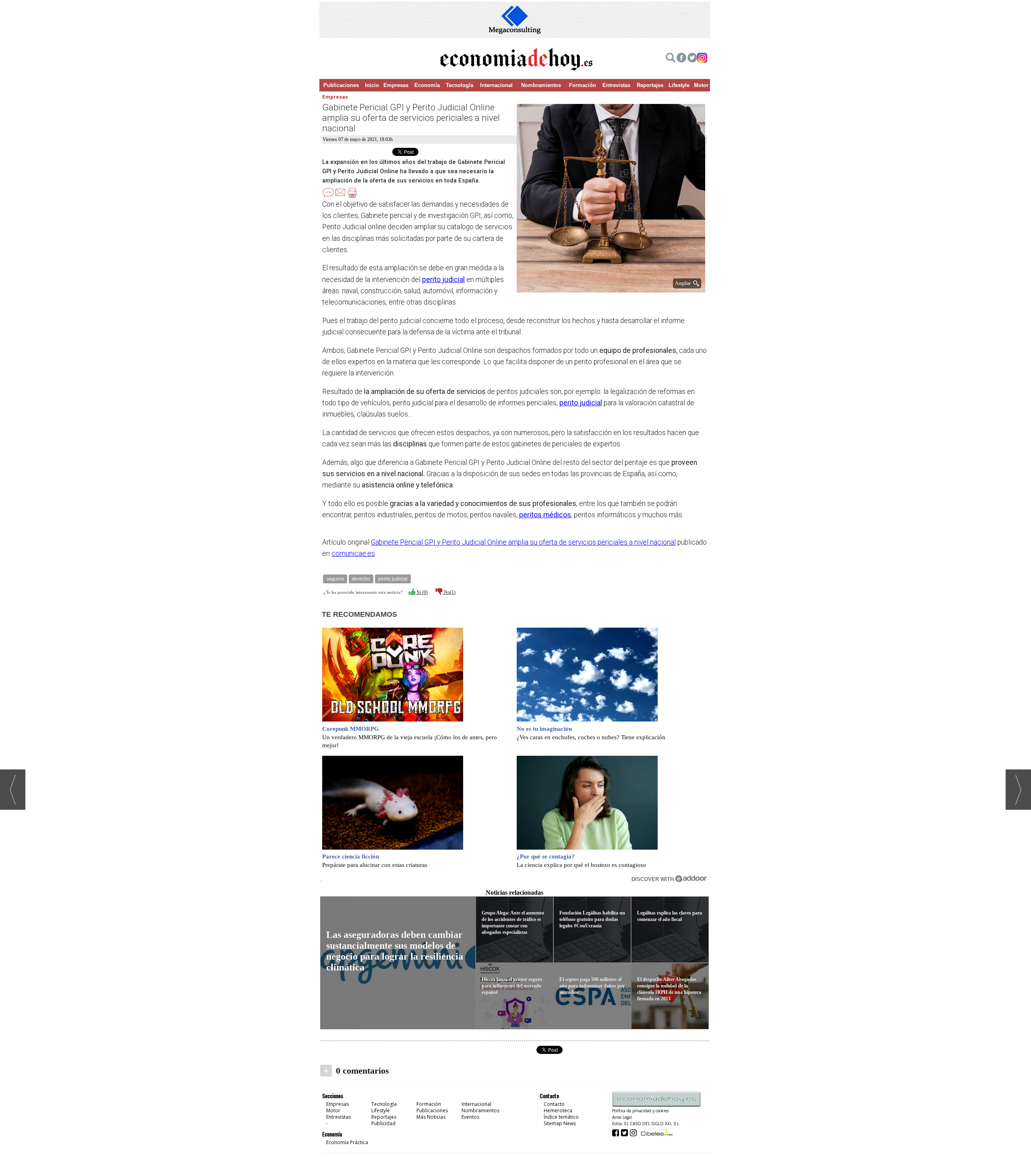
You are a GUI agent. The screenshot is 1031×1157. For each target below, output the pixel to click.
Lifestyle (679, 85)
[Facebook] (681, 59)
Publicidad (383, 1123)
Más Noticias (430, 1116)
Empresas (395, 85)
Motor (701, 85)
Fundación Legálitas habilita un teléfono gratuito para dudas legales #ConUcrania (592, 919)
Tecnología (459, 85)
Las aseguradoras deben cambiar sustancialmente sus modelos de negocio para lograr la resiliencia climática (394, 950)
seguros (335, 579)
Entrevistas (616, 85)
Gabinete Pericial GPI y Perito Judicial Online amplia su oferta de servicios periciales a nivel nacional (523, 542)
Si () (422, 592)
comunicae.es (353, 553)
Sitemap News (560, 1123)
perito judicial (443, 280)
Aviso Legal (622, 1117)
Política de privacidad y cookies (640, 1110)
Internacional (496, 85)
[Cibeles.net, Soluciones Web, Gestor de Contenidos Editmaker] (656, 1132)
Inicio (372, 85)
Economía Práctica (347, 1142)
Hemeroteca (558, 1110)
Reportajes (650, 85)
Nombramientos (541, 85)
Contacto (554, 1104)
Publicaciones (341, 85)
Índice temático (561, 1116)
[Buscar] (670, 59)
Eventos (470, 1116)
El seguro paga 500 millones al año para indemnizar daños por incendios (592, 986)
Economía (427, 85)
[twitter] (692, 59)
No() (449, 592)
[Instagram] (702, 59)
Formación (582, 85)
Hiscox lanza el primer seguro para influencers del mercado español (512, 986)
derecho (361, 579)
